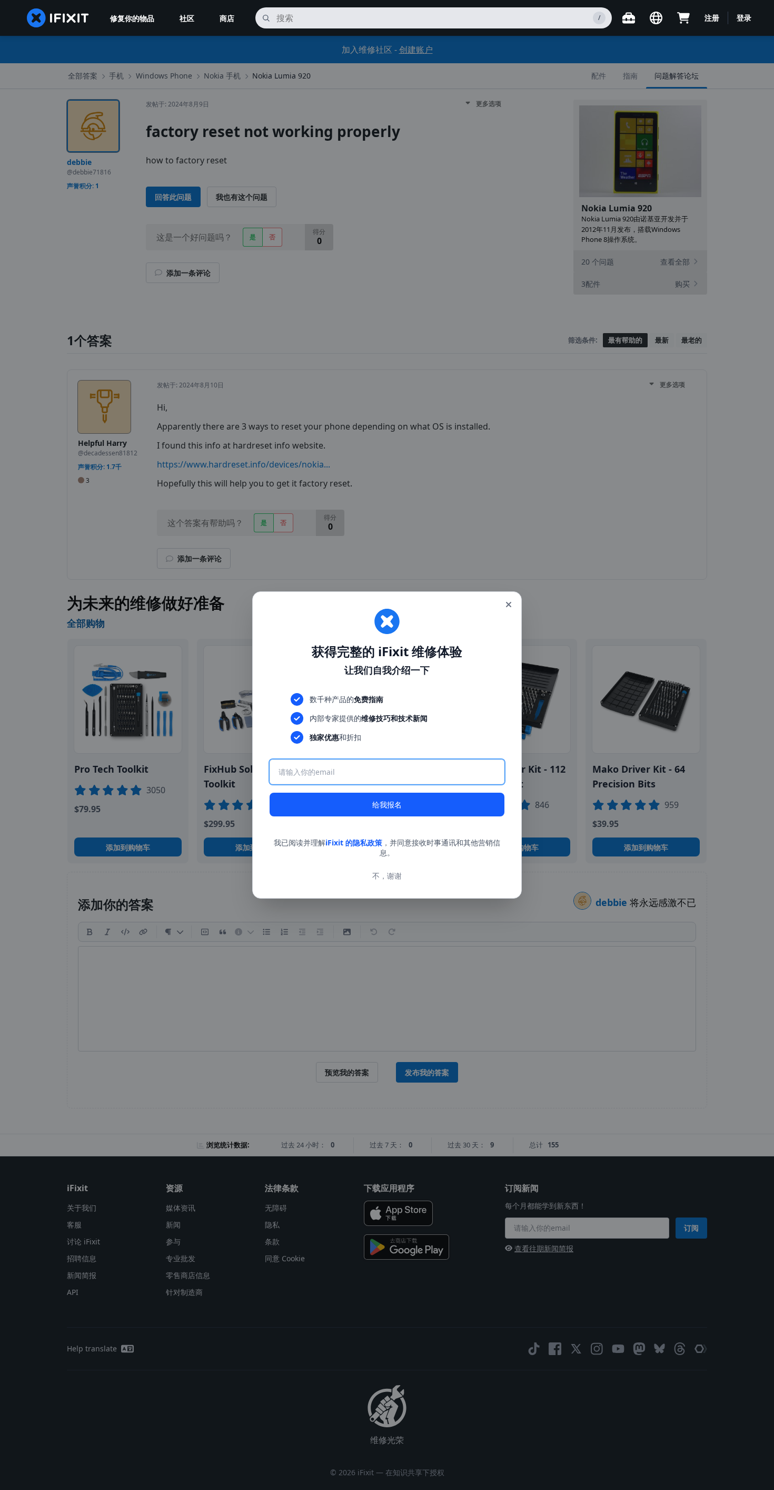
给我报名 (387, 805)
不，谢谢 (387, 876)
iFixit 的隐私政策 (353, 842)
